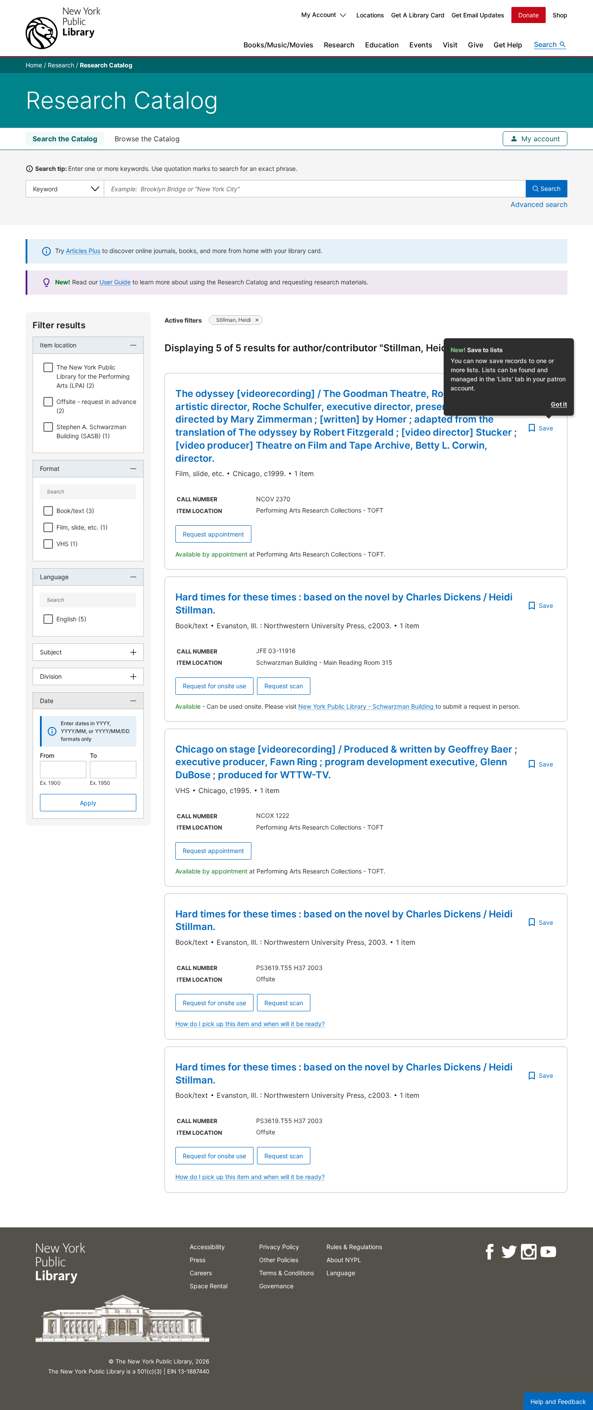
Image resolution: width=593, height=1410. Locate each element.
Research (339, 44)
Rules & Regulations (354, 1246)
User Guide (115, 282)
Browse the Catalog (147, 138)
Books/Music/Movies (278, 44)
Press (197, 1259)
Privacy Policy (279, 1246)
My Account (318, 14)
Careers (201, 1273)
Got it (559, 404)
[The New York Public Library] (63, 28)
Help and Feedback (558, 1401)
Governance (276, 1286)
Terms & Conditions (286, 1273)
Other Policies (278, 1259)
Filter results (59, 325)
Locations (370, 15)
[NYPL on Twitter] (508, 1252)
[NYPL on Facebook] (489, 1252)
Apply (88, 803)
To (93, 755)
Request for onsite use (214, 686)
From (47, 755)
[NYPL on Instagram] (528, 1252)
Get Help (508, 44)
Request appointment (213, 534)
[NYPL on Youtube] (547, 1252)
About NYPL (343, 1259)
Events (420, 44)
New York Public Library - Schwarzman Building (366, 706)
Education (382, 44)
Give (475, 44)
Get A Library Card (418, 15)
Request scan (283, 686)
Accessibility (207, 1246)
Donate (528, 15)
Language (340, 1273)
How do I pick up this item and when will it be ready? (250, 1023)
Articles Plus (83, 250)
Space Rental (208, 1286)
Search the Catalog (65, 138)
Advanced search (539, 204)
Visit (450, 44)
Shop (560, 15)
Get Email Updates (477, 15)
